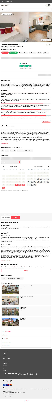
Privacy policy (5, 363)
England (5, 334)
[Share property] (49, 45)
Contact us (5, 365)
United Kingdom (7, 331)
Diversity (4, 353)
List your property (6, 358)
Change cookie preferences (8, 360)
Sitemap (4, 370)
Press (4, 368)
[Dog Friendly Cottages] (5, 5)
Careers (4, 355)
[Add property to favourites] (47, 45)
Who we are (5, 351)
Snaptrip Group (9, 396)
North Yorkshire (11, 278)
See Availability (46, 121)
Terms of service (6, 361)
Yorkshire (4, 278)
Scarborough (20, 278)
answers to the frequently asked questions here (18, 266)
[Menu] (48, 5)
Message (26, 270)
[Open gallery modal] (26, 27)
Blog (3, 366)
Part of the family (7, 1)
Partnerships (5, 356)
